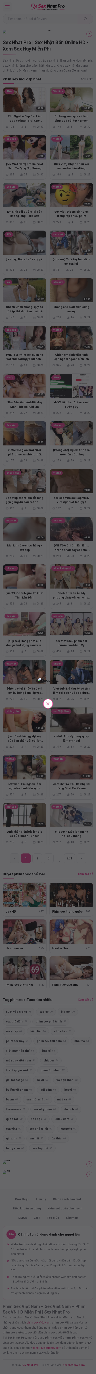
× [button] (48, 703)
